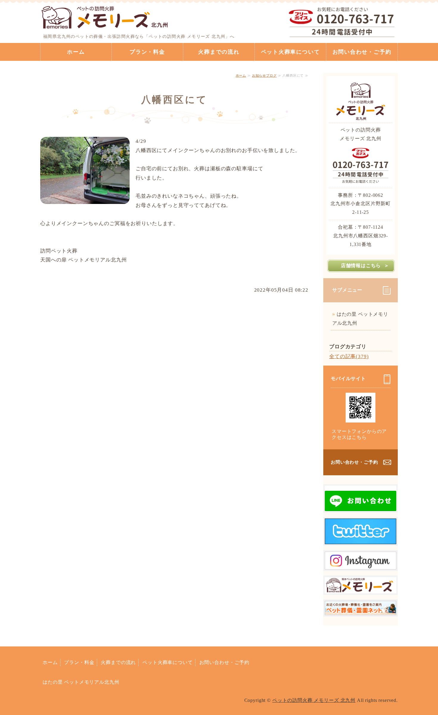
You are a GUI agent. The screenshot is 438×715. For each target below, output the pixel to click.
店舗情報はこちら (361, 265)
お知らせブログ (264, 75)
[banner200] (360, 610)
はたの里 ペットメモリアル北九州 (360, 319)
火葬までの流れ (219, 52)
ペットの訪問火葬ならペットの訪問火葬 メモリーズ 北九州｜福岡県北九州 (105, 16)
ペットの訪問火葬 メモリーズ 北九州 (313, 700)
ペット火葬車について (290, 52)
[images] (360, 506)
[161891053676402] (360, 564)
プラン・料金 (147, 52)
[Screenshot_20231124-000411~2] (360, 588)
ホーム (76, 52)
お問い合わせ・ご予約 (362, 52)
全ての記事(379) (349, 356)
